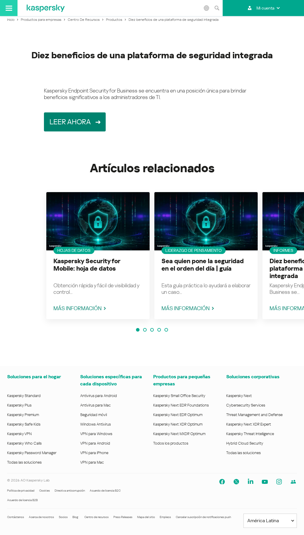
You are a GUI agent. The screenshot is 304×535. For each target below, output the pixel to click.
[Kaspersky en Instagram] (279, 481)
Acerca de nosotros (41, 517)
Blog (75, 517)
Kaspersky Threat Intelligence (250, 434)
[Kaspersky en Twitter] (236, 481)
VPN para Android (95, 443)
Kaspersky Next (239, 395)
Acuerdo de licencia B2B (22, 500)
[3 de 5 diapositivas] (152, 329)
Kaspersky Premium (23, 414)
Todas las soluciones (24, 462)
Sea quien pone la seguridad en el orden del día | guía (203, 265)
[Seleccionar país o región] (206, 8)
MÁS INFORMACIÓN (77, 308)
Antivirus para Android (98, 395)
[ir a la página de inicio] (45, 8)
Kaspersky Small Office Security (179, 395)
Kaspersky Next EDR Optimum (177, 414)
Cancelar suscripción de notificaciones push (203, 517)
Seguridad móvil (93, 414)
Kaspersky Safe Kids (23, 424)
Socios (63, 517)
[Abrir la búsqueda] (216, 8)
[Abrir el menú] (9, 8)
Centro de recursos (96, 517)
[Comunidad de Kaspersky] (293, 481)
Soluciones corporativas (252, 376)
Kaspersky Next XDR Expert (248, 424)
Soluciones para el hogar (34, 376)
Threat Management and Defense (254, 414)
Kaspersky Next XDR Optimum (177, 424)
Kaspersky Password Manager (31, 453)
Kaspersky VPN (19, 434)
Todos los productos (170, 443)
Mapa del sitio (146, 517)
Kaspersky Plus (19, 405)
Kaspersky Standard (24, 395)
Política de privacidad (20, 490)
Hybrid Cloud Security (244, 443)
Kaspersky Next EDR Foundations (181, 405)
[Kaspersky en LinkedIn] (250, 481)
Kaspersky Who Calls (24, 443)
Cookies (44, 490)
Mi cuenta (265, 8)
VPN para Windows (96, 434)
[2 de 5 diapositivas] (144, 329)
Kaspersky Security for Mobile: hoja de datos (86, 265)
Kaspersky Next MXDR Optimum (179, 434)
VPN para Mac (92, 462)
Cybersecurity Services (245, 405)
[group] (98, 255)
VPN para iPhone (94, 453)
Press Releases (122, 517)
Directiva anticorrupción (70, 490)
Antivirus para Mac (95, 405)
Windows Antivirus (95, 424)
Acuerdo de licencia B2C (105, 490)
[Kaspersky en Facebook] (222, 481)
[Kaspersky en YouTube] (264, 481)
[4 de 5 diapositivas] (159, 329)
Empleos (165, 517)
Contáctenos (15, 517)
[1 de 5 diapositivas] (137, 329)
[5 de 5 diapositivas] (166, 329)
